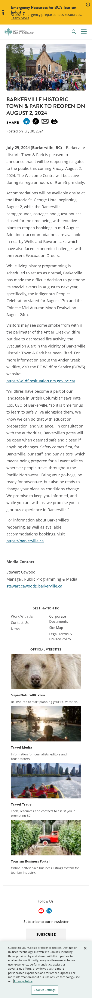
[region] (46, 969)
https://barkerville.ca (25, 540)
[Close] (85, 948)
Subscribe (46, 934)
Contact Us (20, 622)
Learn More (20, 18)
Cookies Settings (44, 990)
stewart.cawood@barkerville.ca (34, 586)
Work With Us (22, 616)
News (15, 628)
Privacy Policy (23, 981)
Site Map (56, 627)
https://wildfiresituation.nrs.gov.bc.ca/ (40, 380)
